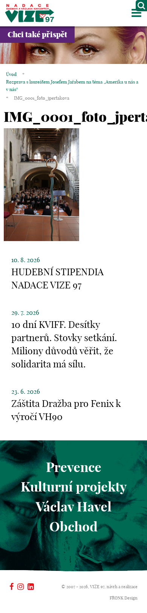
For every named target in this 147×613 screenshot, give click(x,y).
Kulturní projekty (74, 486)
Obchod (73, 526)
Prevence (73, 467)
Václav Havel (74, 506)
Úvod (11, 74)
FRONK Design (124, 598)
